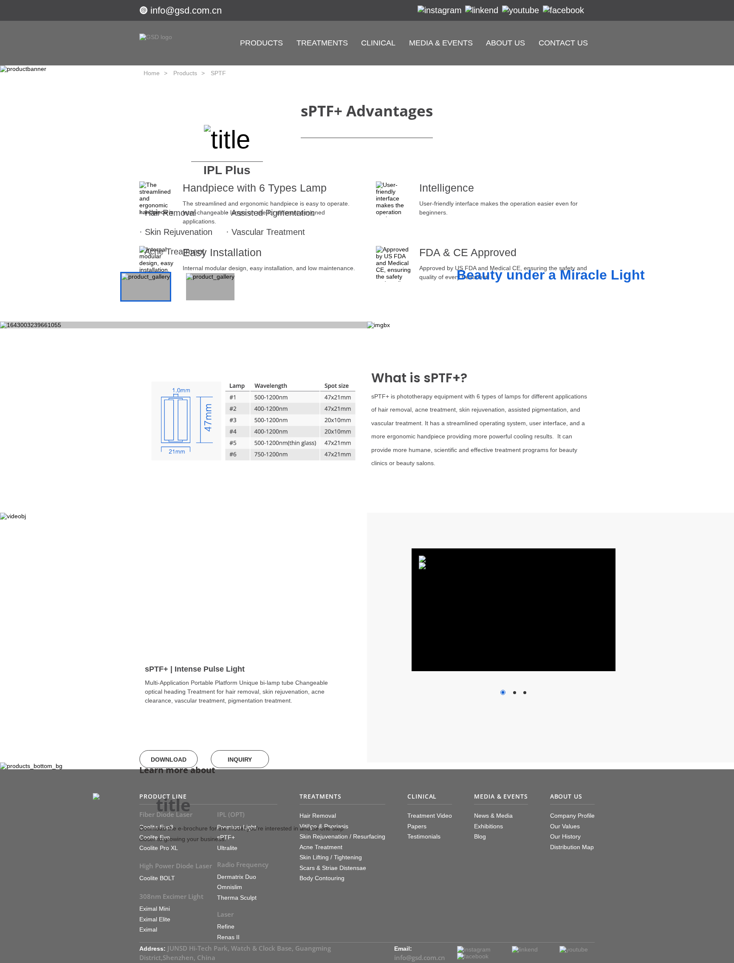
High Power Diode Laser (175, 865)
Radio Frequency (242, 864)
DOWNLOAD (168, 759)
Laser (225, 914)
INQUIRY (240, 759)
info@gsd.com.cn (186, 10)
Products (185, 73)
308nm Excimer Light (171, 896)
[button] (238, 722)
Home (152, 73)
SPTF (218, 73)
